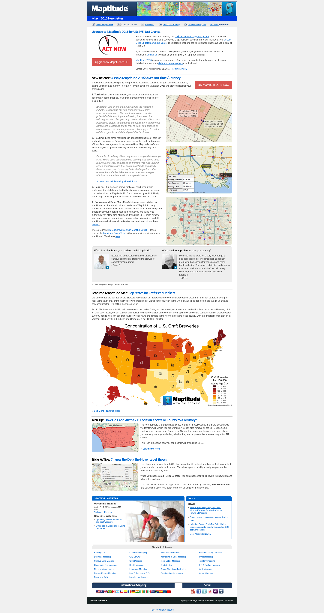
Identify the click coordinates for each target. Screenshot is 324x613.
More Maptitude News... (200, 534)
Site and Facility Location (210, 553)
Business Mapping (102, 557)
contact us (152, 54)
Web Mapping (205, 569)
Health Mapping (136, 565)
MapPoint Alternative (170, 553)
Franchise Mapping (138, 553)
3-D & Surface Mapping (209, 565)
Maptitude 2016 (144, 60)
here (118, 236)
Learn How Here (151, 448)
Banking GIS (100, 553)
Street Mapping (206, 557)
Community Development (105, 565)
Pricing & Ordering (171, 24)
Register (108, 512)
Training (97, 512)
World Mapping (206, 573)
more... (95, 224)
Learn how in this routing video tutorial (116, 181)
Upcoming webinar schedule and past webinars (109, 520)
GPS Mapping (135, 561)
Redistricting (166, 565)
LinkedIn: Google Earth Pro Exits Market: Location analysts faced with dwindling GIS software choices (209, 527)
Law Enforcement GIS (139, 573)
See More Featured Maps (107, 411)
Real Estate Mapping (170, 561)
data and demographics (170, 63)
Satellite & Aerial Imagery (172, 573)
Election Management (104, 569)
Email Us (149, 24)
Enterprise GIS (101, 577)
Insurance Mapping (138, 569)
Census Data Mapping (104, 561)
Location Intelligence (138, 577)
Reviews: (214, 24)
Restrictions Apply (179, 69)
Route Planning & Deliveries (173, 569)
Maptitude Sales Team (114, 233)
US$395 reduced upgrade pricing (192, 36)
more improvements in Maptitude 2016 (128, 230)
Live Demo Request (197, 24)
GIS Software (135, 557)
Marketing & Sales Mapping (173, 557)
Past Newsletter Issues (162, 610)
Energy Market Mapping (105, 573)
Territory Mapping (207, 561)
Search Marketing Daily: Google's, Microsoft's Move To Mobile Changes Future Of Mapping (207, 510)
